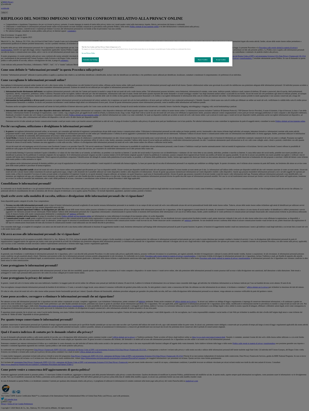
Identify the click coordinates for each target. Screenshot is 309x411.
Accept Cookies (221, 59)
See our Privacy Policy (88, 53)
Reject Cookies (202, 59)
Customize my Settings (90, 59)
